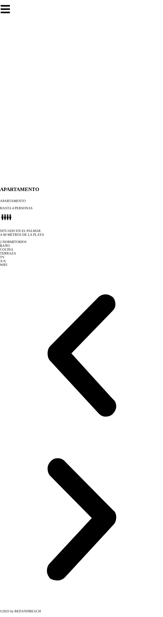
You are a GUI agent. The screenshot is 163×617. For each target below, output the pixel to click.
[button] (81, 356)
